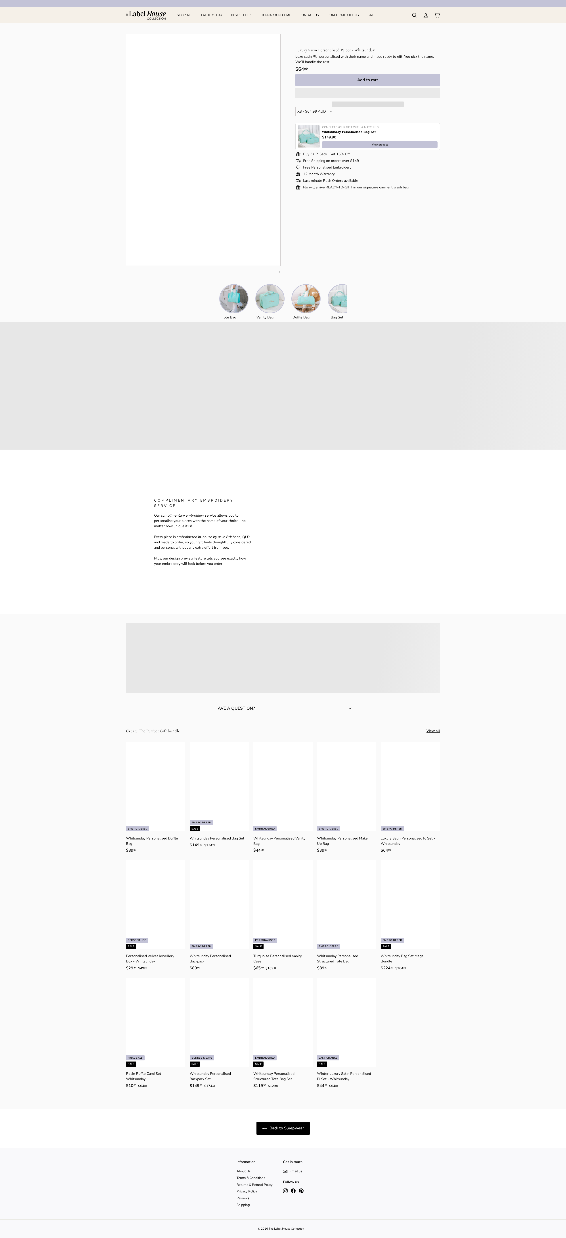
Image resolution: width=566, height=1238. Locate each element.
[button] (367, 93)
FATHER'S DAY (211, 15)
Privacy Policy (247, 1191)
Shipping (243, 1205)
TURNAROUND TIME (276, 15)
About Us (243, 1171)
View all (433, 730)
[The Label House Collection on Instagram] (285, 1190)
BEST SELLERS (241, 15)
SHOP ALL (184, 15)
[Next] (278, 271)
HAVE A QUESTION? (234, 708)
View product (380, 144)
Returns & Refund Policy (255, 1184)
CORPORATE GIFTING (343, 15)
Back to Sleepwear (286, 1128)
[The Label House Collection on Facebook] (293, 1190)
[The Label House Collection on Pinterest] (301, 1190)
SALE (371, 15)
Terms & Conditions (251, 1178)
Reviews (243, 1198)
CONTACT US (309, 15)
